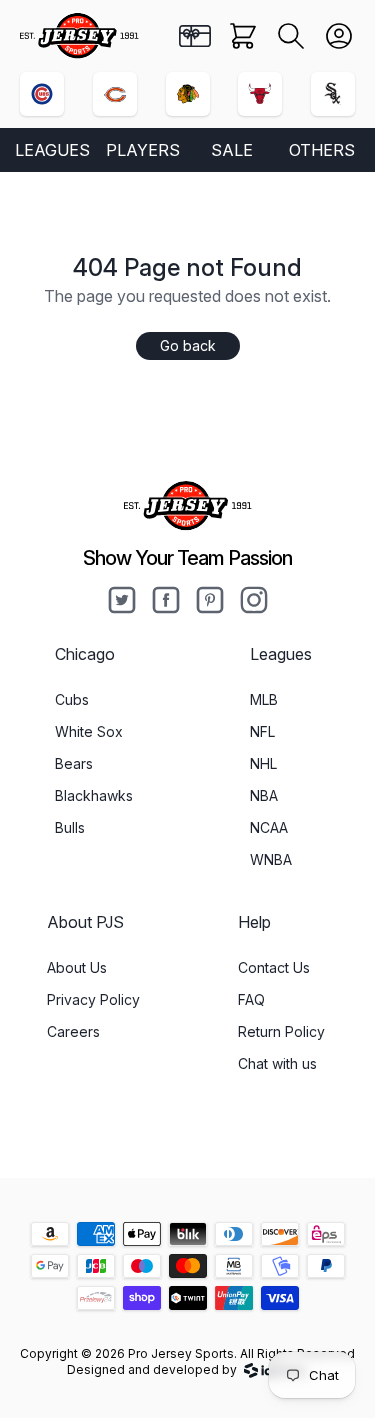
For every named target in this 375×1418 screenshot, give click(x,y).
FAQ (251, 999)
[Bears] (115, 94)
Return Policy (281, 1031)
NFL (262, 731)
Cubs (72, 699)
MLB (264, 699)
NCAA (269, 827)
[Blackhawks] (188, 94)
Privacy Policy (93, 999)
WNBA (271, 859)
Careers (73, 1031)
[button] (291, 36)
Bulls (70, 827)
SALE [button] (232, 150)
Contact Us (274, 967)
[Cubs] (42, 94)
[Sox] (333, 94)
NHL (263, 763)
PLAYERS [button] (143, 150)
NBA (264, 795)
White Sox (89, 731)
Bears (74, 763)
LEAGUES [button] (52, 150)
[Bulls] (260, 94)
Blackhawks (94, 795)
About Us (77, 967)
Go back (188, 345)
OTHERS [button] (322, 150)
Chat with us (277, 1063)
